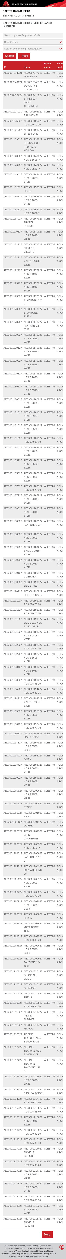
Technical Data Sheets (18, 15)
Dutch (10, 26)
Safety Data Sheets (16, 11)
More (47, 1234)
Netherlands (42, 23)
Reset (24, 55)
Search (9, 55)
